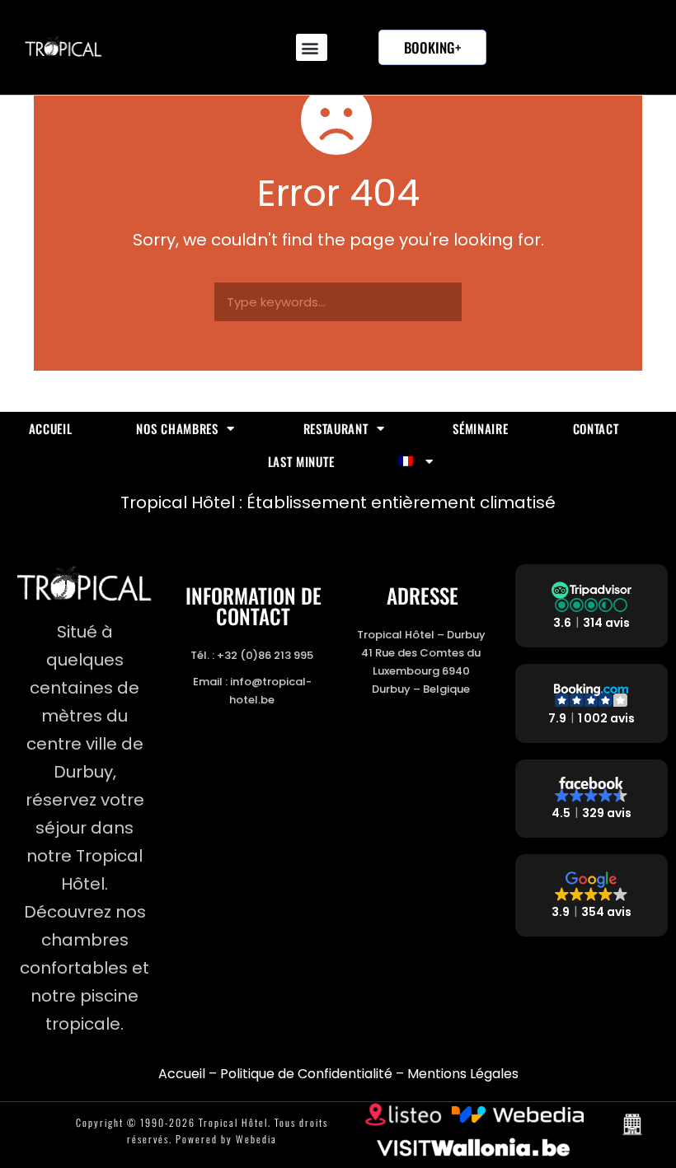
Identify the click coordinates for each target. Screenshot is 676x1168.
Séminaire (480, 428)
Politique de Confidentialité (306, 1073)
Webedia (256, 1139)
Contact (596, 428)
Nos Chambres (177, 428)
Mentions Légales (463, 1073)
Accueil (51, 428)
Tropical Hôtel (233, 1122)
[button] (311, 47)
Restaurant (336, 428)
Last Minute (301, 461)
